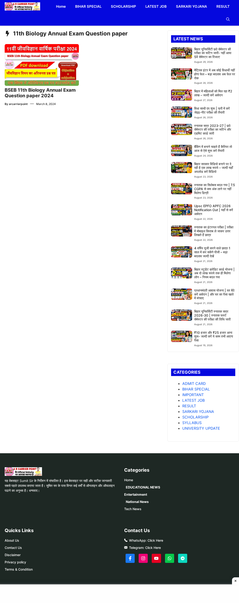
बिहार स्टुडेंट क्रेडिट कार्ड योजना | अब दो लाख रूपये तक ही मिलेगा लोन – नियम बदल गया (214, 273)
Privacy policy (15, 562)
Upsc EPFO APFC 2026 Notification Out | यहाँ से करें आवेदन (213, 210)
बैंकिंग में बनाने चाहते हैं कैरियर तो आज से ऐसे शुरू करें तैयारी (213, 149)
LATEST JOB (156, 6)
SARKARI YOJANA (191, 6)
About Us (12, 540)
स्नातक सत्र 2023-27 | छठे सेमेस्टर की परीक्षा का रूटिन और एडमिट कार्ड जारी (212, 130)
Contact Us (13, 548)
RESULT (223, 6)
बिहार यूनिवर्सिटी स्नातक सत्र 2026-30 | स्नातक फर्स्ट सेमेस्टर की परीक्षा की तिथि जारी (212, 315)
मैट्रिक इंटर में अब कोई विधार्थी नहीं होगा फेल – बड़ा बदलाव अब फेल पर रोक (214, 74)
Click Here (155, 540)
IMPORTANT (193, 394)
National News (137, 502)
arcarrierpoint (18, 104)
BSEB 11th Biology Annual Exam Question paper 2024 (40, 92)
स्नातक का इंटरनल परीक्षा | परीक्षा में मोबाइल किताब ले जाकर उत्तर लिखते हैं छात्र (213, 231)
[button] (227, 19)
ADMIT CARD (194, 383)
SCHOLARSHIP (123, 6)
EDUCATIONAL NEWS (143, 487)
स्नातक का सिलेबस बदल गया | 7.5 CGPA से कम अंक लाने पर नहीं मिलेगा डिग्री (214, 189)
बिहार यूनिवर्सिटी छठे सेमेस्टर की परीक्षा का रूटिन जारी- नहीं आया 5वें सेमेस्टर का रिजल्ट (212, 53)
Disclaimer (13, 555)
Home (61, 6)
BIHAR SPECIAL (88, 6)
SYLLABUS (192, 422)
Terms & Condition (19, 569)
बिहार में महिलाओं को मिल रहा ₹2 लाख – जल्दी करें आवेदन (213, 93)
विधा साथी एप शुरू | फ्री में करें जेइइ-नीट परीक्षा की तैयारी (212, 110)
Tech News (132, 509)
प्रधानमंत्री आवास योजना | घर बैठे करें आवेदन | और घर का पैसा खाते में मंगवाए (214, 294)
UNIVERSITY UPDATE (201, 428)
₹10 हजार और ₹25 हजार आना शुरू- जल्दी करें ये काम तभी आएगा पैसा (213, 336)
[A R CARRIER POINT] (22, 6)
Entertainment (135, 494)
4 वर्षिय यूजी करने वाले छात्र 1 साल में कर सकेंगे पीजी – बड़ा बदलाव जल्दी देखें (212, 252)
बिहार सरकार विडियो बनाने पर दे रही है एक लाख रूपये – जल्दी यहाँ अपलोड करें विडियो (213, 168)
